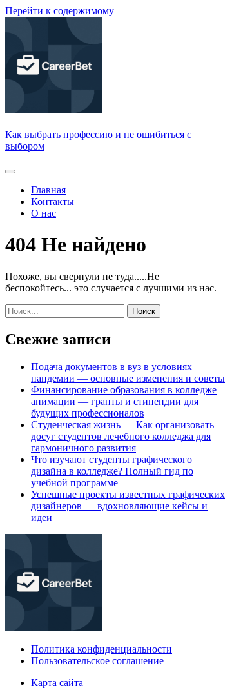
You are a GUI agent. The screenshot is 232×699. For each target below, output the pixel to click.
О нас (43, 213)
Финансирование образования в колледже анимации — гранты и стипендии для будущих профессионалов (124, 401)
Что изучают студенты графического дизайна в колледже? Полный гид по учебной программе (112, 471)
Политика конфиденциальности (101, 649)
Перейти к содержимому (59, 10)
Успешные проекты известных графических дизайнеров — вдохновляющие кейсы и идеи (128, 506)
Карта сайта (57, 682)
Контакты (52, 201)
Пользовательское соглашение (97, 660)
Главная (48, 189)
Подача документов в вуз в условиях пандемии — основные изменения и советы (128, 372)
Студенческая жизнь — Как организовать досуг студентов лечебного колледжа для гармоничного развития (122, 436)
